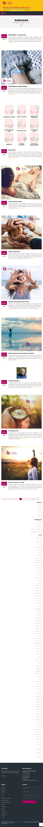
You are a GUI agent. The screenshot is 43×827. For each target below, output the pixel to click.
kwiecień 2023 (39, 631)
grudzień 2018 (39, 716)
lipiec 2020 (39, 684)
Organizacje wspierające (36, 531)
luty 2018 (40, 724)
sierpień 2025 (39, 568)
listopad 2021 (39, 671)
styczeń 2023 (39, 638)
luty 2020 (40, 691)
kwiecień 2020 (38, 686)
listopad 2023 (39, 621)
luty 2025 (40, 583)
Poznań (40, 512)
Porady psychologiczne (36, 529)
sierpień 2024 (39, 598)
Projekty (2, 808)
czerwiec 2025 (38, 573)
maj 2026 (40, 545)
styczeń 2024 (39, 615)
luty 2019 (40, 711)
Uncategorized (4, 813)
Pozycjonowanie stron (19, 822)
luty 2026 (40, 552)
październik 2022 (38, 643)
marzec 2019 (39, 709)
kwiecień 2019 (39, 706)
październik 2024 (38, 593)
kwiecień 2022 (39, 658)
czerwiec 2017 (39, 744)
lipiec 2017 (39, 742)
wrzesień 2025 (38, 565)
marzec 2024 (39, 610)
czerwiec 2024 (38, 603)
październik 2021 (38, 674)
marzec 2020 (39, 689)
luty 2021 (40, 679)
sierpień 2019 (39, 701)
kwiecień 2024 (38, 608)
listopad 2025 (39, 560)
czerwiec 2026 (38, 542)
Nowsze (9, 499)
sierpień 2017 (39, 739)
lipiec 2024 (39, 600)
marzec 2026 (39, 550)
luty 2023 (40, 636)
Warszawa (23, 22)
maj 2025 (40, 575)
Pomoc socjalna (38, 526)
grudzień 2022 (39, 641)
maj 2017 (40, 747)
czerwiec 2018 (39, 719)
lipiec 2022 (39, 651)
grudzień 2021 (39, 668)
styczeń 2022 (39, 666)
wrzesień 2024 (38, 595)
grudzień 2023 (39, 618)
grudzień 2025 (39, 557)
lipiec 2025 (39, 570)
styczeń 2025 (39, 585)
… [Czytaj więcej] (15, 158)
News (2, 796)
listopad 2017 (39, 732)
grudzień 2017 (39, 729)
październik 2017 (38, 734)
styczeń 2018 (39, 726)
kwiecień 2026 (38, 547)
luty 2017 (40, 754)
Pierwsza (4, 499)
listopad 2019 (39, 699)
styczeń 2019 (39, 714)
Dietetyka (39, 521)
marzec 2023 (39, 633)
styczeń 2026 (39, 555)
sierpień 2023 (39, 628)
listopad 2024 (39, 590)
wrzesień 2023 (38, 626)
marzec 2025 (39, 580)
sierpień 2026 (39, 537)
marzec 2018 (39, 721)
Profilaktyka (3, 806)
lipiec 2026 (39, 540)
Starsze (32, 499)
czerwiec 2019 (39, 704)
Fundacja (40, 504)
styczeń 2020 (39, 694)
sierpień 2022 (39, 648)
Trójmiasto (39, 507)
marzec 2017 (39, 752)
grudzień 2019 (39, 696)
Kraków (40, 509)
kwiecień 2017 (39, 749)
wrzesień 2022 (38, 646)
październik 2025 (38, 563)
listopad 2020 (39, 681)
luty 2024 (40, 613)
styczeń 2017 (39, 757)
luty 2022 (40, 663)
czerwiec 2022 (38, 653)
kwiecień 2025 (38, 578)
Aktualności (39, 524)
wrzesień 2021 (39, 676)
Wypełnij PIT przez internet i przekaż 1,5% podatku (17, 9)
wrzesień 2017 (39, 737)
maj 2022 (40, 656)
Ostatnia (37, 499)
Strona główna (16, 22)
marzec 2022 (39, 661)
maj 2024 (40, 605)
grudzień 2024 (38, 588)
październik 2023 (38, 623)
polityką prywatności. (12, 823)
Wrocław (40, 517)
